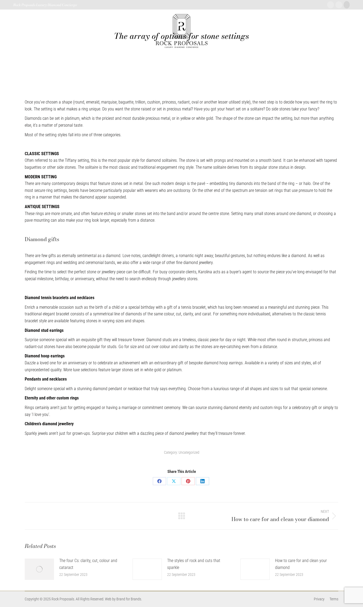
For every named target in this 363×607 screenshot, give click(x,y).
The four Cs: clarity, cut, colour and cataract (88, 564)
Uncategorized (189, 452)
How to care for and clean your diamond (301, 564)
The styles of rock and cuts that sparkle (193, 564)
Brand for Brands (128, 599)
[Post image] (39, 569)
